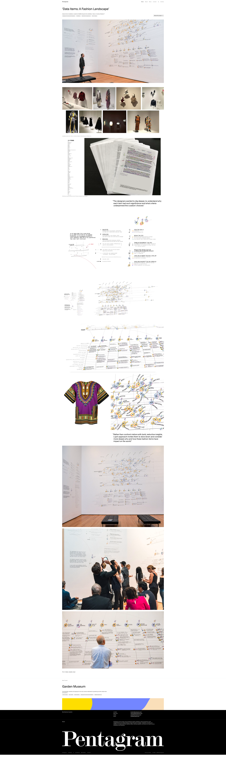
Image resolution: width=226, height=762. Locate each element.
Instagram (64, 752)
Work (142, 1)
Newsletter (83, 752)
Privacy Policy (148, 752)
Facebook (77, 752)
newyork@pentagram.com (136, 713)
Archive (162, 1)
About (146, 1)
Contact (154, 1)
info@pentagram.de (135, 716)
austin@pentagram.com (136, 714)
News (150, 1)
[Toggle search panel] (158, 1)
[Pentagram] (65, 1)
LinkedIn (70, 752)
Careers (89, 752)
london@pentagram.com (136, 712)
